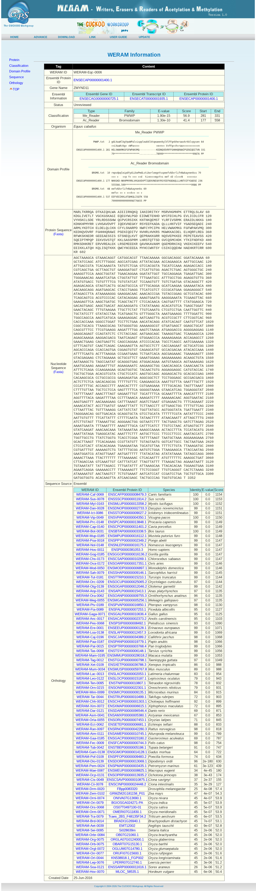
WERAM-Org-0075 (90, 839)
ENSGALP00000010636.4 (127, 614)
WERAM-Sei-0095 (90, 830)
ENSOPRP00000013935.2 (127, 775)
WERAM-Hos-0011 (90, 550)
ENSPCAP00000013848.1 (127, 522)
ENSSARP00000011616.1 (127, 867)
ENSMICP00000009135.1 (127, 692)
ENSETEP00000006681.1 (127, 724)
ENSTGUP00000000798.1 (127, 660)
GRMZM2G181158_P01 (127, 793)
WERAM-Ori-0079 (90, 803)
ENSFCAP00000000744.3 (127, 743)
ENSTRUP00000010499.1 (127, 697)
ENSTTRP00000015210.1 (127, 577)
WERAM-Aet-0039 (90, 826)
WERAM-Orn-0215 (90, 688)
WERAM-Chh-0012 (90, 701)
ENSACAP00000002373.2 (127, 619)
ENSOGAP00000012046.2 (127, 586)
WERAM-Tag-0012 (90, 660)
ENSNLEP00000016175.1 (127, 545)
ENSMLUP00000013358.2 (127, 504)
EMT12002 (127, 826)
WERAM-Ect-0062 (90, 724)
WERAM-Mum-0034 (90, 669)
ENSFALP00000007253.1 (127, 609)
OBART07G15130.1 (127, 844)
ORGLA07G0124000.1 (127, 839)
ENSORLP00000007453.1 (127, 720)
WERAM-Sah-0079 (90, 573)
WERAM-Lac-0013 (90, 674)
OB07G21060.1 (127, 835)
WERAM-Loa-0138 (90, 632)
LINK (92, 37)
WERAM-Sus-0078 (90, 499)
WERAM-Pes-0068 (90, 623)
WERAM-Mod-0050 (90, 568)
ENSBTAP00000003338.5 (127, 531)
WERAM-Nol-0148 (90, 545)
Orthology (16, 83)
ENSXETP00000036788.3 (127, 665)
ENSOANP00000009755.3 (127, 596)
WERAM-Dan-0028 (90, 508)
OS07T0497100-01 (127, 807)
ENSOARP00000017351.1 (127, 563)
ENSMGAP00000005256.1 (127, 600)
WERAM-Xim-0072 (90, 706)
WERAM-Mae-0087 (90, 770)
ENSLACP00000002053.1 (127, 674)
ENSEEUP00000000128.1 (127, 628)
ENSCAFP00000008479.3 (127, 494)
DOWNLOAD (66, 37)
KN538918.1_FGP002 (127, 858)
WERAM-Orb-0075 (90, 844)
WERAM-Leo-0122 (90, 678)
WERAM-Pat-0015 (90, 646)
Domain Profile (19, 71)
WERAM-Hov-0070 (90, 872)
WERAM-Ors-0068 (90, 807)
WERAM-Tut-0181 (90, 577)
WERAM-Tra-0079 (90, 816)
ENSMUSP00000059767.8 (127, 669)
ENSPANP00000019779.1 (127, 642)
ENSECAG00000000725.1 (99, 99)
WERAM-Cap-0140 (90, 527)
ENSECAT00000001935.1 (149, 99)
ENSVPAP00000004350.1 (127, 517)
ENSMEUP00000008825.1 (127, 770)
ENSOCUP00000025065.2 (127, 582)
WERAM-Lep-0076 (90, 862)
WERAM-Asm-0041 (90, 715)
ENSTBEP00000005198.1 (127, 747)
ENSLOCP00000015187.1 (127, 678)
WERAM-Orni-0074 (90, 798)
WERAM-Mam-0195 (90, 655)
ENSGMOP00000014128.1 (127, 752)
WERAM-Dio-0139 (90, 761)
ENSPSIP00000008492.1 (127, 623)
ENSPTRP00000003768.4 (127, 646)
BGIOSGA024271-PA (127, 803)
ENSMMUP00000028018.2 (127, 655)
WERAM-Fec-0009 (90, 743)
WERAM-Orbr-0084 (90, 835)
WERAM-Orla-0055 (90, 720)
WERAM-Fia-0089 (90, 609)
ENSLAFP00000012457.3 (127, 632)
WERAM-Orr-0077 (90, 853)
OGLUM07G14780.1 (127, 849)
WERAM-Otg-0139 (90, 586)
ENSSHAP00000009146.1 (127, 573)
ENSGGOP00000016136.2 (127, 554)
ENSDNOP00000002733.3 (127, 508)
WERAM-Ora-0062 (90, 596)
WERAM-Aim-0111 (90, 734)
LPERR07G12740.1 (127, 862)
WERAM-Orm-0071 (90, 812)
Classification (18, 65)
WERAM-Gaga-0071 (90, 614)
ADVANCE (40, 37)
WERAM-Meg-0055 (90, 600)
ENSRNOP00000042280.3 (127, 729)
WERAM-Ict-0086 (90, 513)
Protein (14, 60)
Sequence (16, 77)
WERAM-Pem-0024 (90, 766)
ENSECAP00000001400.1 (93, 80)
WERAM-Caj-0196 (90, 637)
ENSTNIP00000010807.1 (127, 683)
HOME (14, 37)
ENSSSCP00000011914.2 (127, 499)
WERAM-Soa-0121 (90, 867)
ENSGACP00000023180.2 (127, 738)
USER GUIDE (118, 37)
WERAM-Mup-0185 (90, 536)
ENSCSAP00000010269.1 (127, 559)
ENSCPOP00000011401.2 (127, 527)
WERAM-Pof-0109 (90, 757)
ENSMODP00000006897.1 (127, 568)
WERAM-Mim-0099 (90, 692)
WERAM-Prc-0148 (90, 522)
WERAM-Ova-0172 (90, 563)
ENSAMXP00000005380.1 (127, 715)
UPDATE (144, 37)
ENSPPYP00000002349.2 (127, 540)
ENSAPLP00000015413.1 (127, 591)
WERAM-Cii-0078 (90, 784)
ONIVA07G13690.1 (127, 798)
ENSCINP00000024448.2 (127, 784)
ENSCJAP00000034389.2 (127, 637)
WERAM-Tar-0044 (90, 697)
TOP (16, 89)
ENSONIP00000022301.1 (127, 688)
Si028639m (127, 830)
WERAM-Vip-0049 (90, 517)
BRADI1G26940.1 (127, 821)
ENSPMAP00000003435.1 (127, 766)
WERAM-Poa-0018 (90, 540)
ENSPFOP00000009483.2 (127, 757)
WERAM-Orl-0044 (90, 858)
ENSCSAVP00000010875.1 (127, 780)
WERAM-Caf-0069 (90, 494)
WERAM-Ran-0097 (90, 729)
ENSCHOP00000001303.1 (127, 701)
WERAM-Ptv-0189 (90, 605)
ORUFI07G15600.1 (127, 853)
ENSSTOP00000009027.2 (127, 513)
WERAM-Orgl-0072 (90, 849)
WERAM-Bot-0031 (90, 531)
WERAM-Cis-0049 (90, 780)
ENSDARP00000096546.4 (127, 711)
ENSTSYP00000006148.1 (127, 651)
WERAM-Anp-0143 (90, 591)
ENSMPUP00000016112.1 (127, 536)
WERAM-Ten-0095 (90, 683)
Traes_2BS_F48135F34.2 (127, 816)
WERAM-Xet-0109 (90, 665)
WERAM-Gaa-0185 (90, 738)
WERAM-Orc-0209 (90, 582)
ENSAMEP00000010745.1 (127, 734)
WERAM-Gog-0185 (90, 554)
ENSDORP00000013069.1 (127, 761)
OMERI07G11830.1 (127, 812)
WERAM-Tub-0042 (90, 747)
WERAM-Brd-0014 (90, 821)
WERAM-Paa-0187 (90, 642)
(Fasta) (58, 234)
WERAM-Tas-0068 (90, 651)
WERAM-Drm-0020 (90, 789)
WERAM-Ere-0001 (90, 628)
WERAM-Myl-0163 (90, 504)
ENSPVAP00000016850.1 (127, 605)
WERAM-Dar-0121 (90, 711)
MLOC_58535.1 (127, 872)
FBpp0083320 (127, 789)
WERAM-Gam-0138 (90, 752)
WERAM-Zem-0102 (90, 793)
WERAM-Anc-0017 (90, 619)
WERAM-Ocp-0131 (90, 775)
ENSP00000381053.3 (127, 550)
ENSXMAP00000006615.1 (127, 706)
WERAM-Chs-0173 (90, 559)
